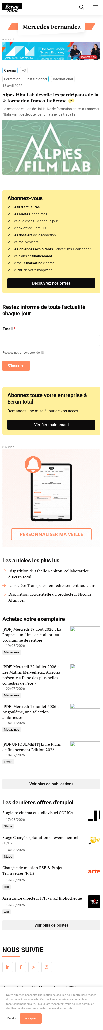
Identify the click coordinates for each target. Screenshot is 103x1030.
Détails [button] (12, 1018)
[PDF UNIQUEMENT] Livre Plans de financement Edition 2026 (31, 746)
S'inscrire (16, 365)
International (63, 79)
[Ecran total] (12, 7)
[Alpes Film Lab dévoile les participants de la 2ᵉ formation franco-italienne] (51, 111)
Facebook (21, 967)
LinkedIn (7, 967)
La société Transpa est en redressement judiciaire (52, 585)
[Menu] (95, 7)
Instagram (47, 967)
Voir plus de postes (51, 925)
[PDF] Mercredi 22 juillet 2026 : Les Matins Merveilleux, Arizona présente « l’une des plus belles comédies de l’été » (31, 675)
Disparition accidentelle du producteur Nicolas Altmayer (50, 597)
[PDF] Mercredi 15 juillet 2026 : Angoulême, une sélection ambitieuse (30, 712)
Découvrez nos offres (51, 283)
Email (9, 329)
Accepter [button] (30, 1018)
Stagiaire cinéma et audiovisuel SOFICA (38, 812)
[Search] (81, 7)
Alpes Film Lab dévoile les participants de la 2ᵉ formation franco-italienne (50, 98)
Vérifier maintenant (51, 424)
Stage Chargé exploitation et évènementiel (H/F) (40, 840)
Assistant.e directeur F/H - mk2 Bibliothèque (42, 898)
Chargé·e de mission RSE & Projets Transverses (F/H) (33, 870)
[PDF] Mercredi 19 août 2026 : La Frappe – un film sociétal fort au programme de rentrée (31, 634)
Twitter (33, 967)
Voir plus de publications (52, 784)
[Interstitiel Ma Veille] (51, 498)
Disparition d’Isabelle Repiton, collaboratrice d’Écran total (48, 574)
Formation (12, 79)
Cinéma (10, 70)
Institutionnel (36, 79)
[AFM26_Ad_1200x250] (51, 52)
